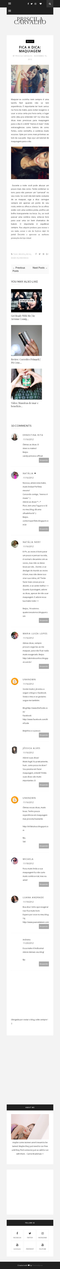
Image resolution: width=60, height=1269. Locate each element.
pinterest (30, 1249)
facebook (17, 1238)
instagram (42, 1238)
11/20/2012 (28, 943)
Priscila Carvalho (30, 20)
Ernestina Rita (33, 435)
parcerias (23, 258)
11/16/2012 (28, 439)
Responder (44, 460)
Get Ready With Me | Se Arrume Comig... (23, 317)
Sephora (38, 231)
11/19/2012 (28, 901)
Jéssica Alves (31, 748)
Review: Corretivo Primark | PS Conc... (25, 361)
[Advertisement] (30, 1074)
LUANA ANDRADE (33, 897)
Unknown (29, 679)
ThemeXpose (37, 1265)
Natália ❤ (29, 473)
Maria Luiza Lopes (35, 633)
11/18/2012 (28, 863)
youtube (42, 1249)
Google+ (17, 1249)
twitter (30, 1238)
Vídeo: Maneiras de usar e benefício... (24, 404)
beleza (30, 41)
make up (14, 258)
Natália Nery (32, 542)
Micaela (28, 859)
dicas (28, 254)
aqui (34, 138)
